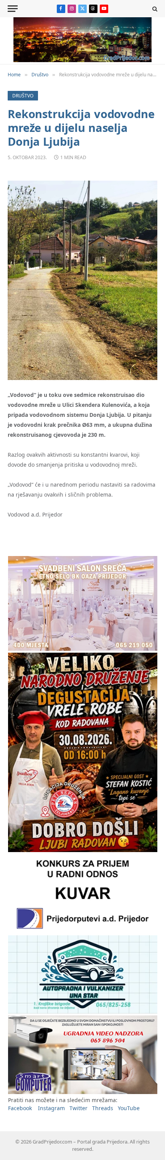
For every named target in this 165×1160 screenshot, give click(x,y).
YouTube (129, 1108)
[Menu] (13, 8)
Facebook (20, 1108)
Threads (102, 1108)
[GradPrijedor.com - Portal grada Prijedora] (82, 60)
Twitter (78, 1108)
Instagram (51, 1108)
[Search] (154, 8)
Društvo (22, 95)
